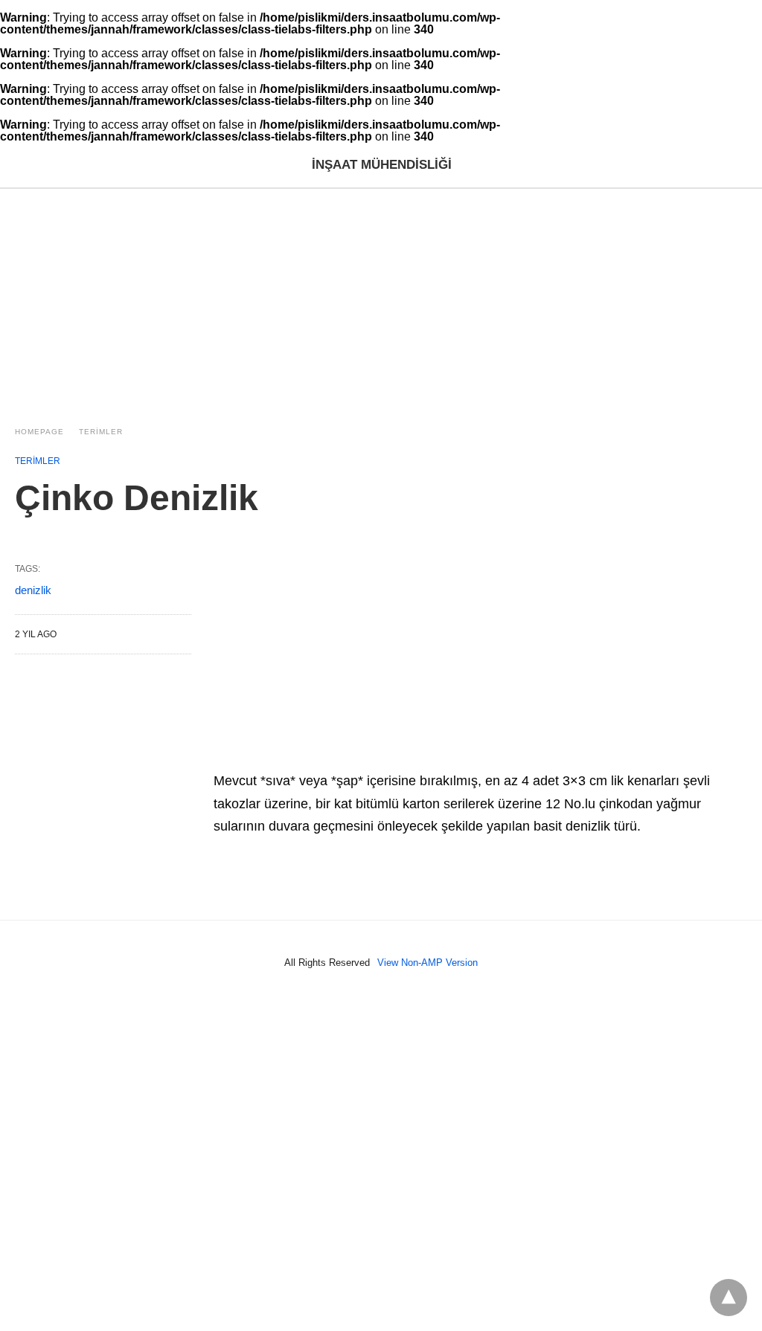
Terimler (101, 432)
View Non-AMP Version (427, 962)
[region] (381, 300)
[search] (740, 165)
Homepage (39, 432)
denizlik (33, 590)
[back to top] (728, 1297)
